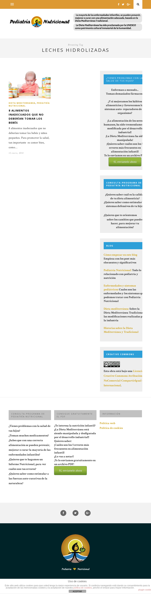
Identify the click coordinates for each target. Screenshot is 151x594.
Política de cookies (111, 428)
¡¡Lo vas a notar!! (75, 463)
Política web (107, 423)
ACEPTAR (77, 591)
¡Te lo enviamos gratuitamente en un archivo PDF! (75, 465)
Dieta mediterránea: (116, 309)
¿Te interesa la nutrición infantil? (75, 448)
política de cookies (82, 587)
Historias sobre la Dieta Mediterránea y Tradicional (121, 330)
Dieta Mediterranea (22, 103)
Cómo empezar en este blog (120, 255)
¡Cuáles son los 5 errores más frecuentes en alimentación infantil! (75, 457)
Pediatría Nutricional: (117, 270)
